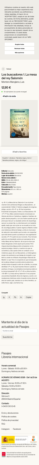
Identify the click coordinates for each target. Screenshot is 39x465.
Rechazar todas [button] (19, 48)
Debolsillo (10, 171)
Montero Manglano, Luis (13, 82)
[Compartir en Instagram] (4, 297)
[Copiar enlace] (29, 297)
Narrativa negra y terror (23, 158)
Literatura (12, 158)
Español (5, 158)
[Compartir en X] (9, 297)
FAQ (3, 424)
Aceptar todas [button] (19, 44)
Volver (8, 69)
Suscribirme (7, 337)
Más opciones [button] (19, 52)
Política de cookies (9, 416)
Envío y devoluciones (10, 413)
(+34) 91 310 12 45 (8, 406)
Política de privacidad (10, 420)
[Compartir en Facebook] (15, 297)
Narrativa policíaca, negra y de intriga (14, 160)
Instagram (6, 429)
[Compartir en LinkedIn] (21, 297)
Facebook (17, 429)
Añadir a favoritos (19, 152)
